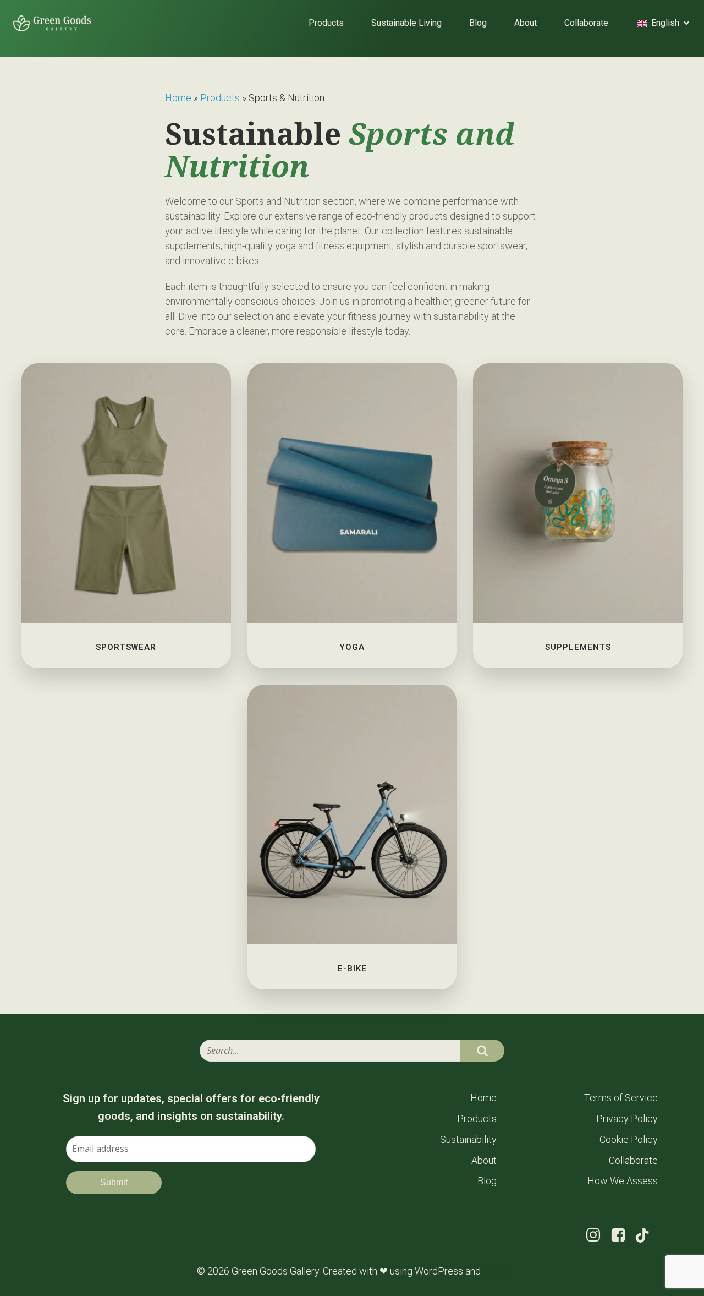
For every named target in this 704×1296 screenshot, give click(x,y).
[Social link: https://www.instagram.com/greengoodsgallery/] (597, 1235)
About (525, 23)
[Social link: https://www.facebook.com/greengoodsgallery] (622, 1235)
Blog (478, 23)
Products (326, 23)
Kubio (495, 1271)
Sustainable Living (406, 23)
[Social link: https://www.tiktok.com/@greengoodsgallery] (646, 1235)
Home (178, 97)
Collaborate (586, 23)
